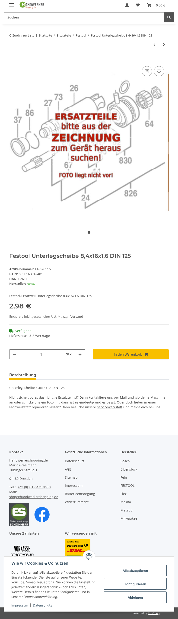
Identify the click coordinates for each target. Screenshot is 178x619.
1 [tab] (89, 232)
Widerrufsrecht (77, 502)
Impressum (19, 605)
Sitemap (71, 477)
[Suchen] (169, 17)
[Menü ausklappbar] (11, 3)
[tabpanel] (89, 142)
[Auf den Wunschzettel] (159, 71)
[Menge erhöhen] (80, 354)
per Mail (120, 397)
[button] (127, 5)
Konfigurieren (135, 584)
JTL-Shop (153, 613)
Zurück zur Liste (23, 35)
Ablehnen (135, 597)
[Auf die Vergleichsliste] (147, 71)
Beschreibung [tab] (22, 375)
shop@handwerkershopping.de (33, 497)
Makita (126, 502)
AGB (68, 469)
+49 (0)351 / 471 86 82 (34, 487)
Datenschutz (42, 605)
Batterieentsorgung (80, 494)
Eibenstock (129, 469)
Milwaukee (129, 518)
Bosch (125, 461)
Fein (124, 477)
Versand (76, 316)
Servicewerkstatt (109, 407)
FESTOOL (127, 485)
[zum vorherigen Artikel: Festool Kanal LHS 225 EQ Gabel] (154, 44)
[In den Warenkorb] (13, 59)
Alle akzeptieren (135, 571)
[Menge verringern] (15, 354)
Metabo (126, 510)
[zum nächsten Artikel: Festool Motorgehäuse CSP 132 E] (164, 44)
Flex (124, 494)
